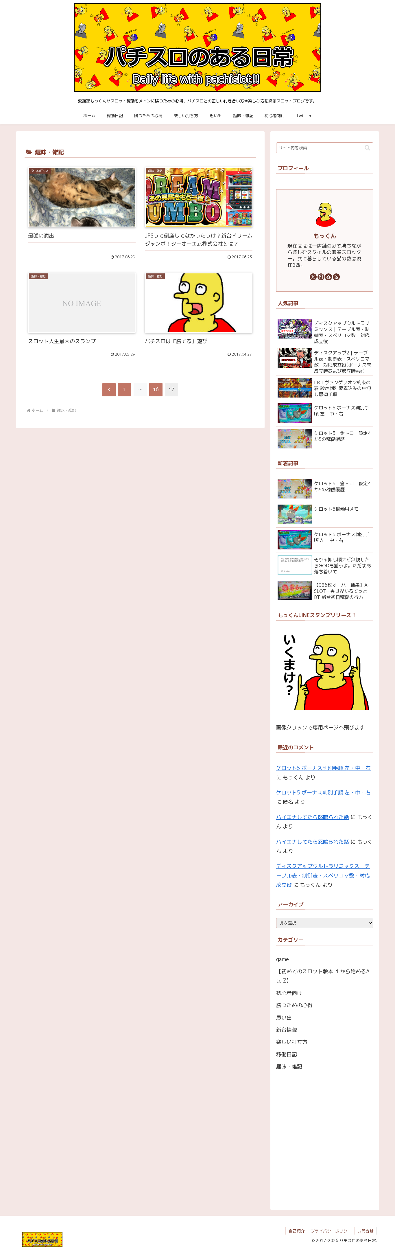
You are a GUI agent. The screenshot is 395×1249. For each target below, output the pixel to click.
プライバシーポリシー (331, 1231)
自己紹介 (297, 1231)
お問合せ (365, 1231)
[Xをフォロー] (313, 276)
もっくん (324, 236)
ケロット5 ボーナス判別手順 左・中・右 (323, 768)
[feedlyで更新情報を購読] (328, 276)
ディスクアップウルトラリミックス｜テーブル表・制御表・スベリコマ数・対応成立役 (323, 875)
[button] (367, 147)
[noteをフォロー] (321, 276)
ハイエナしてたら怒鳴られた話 (312, 817)
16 (156, 389)
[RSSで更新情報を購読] (336, 276)
